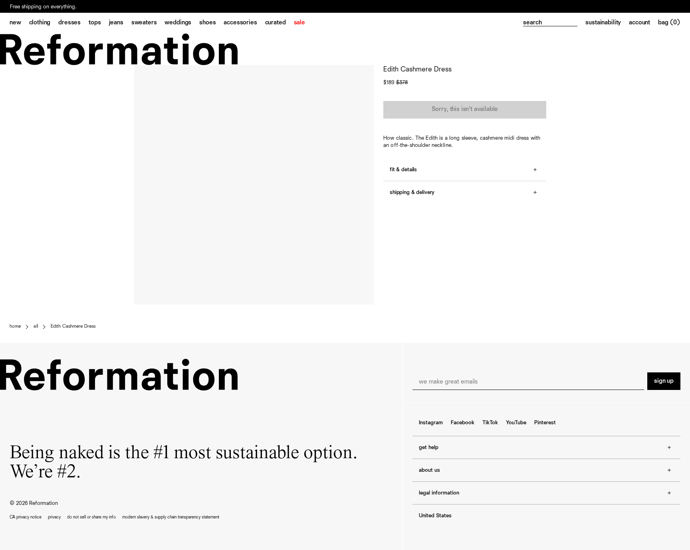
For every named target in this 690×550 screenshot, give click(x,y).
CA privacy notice (26, 517)
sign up (664, 381)
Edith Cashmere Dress (73, 326)
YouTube (516, 422)
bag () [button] (669, 23)
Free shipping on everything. (43, 7)
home (15, 326)
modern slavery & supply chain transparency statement (170, 517)
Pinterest (545, 422)
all (36, 326)
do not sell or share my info (91, 517)
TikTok (490, 422)
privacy (54, 517)
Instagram (431, 422)
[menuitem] (19, 23)
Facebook (462, 422)
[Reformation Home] (345, 49)
